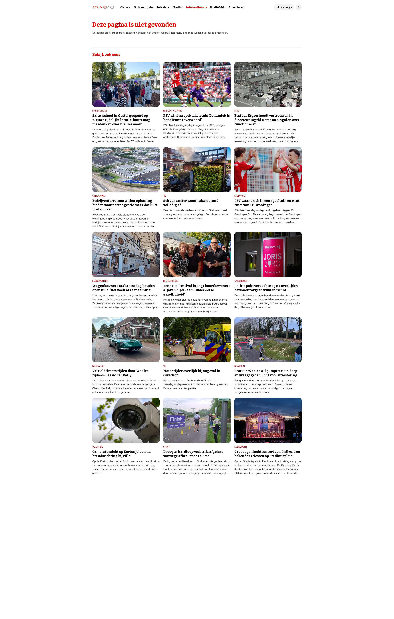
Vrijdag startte (292, 303)
